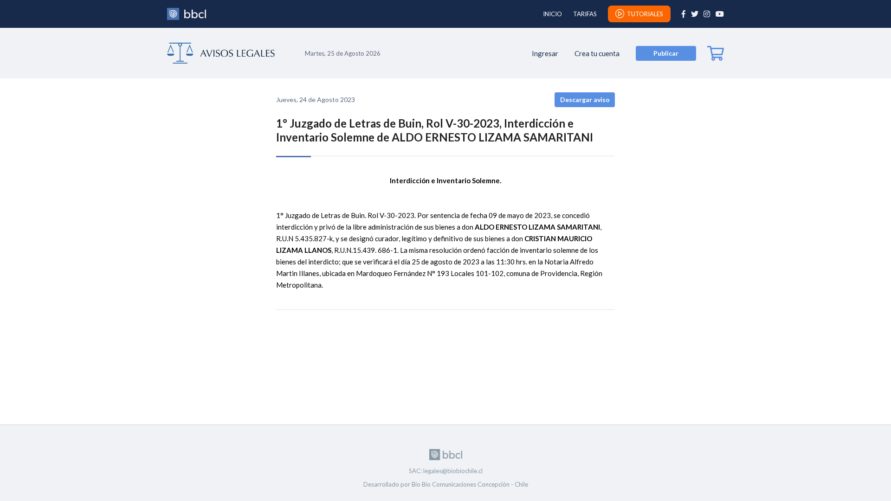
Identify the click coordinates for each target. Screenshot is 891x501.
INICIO (552, 14)
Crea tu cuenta (597, 53)
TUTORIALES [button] (645, 14)
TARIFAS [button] (585, 14)
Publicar (665, 53)
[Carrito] (715, 53)
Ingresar (545, 53)
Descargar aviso (585, 99)
